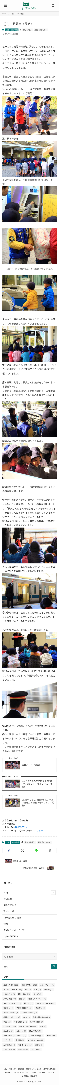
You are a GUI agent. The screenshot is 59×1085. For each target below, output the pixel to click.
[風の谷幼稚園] (29, 5)
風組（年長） (27, 30)
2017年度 (14, 30)
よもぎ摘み (9, 1049)
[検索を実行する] (54, 966)
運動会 (48, 989)
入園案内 (33, 1072)
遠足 (37, 989)
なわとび (21, 1031)
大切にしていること (34, 1068)
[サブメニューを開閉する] (53, 892)
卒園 (7, 1021)
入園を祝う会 (36, 1035)
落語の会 (23, 1049)
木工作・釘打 (25, 1045)
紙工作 (28, 1003)
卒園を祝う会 (20, 1021)
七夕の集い (9, 1026)
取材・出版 (8, 911)
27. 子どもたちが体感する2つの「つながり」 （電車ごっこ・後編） (37, 783)
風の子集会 (9, 998)
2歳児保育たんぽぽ (21, 1072)
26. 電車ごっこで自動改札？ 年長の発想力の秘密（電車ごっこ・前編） (38, 802)
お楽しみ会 (9, 994)
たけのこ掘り (36, 1021)
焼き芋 (39, 1045)
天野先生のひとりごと (14, 930)
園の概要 (42, 1072)
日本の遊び (35, 1031)
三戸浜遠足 (9, 1045)
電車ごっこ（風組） (31, 765)
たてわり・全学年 (12, 989)
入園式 (51, 1035)
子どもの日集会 (24, 1008)
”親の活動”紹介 (10, 936)
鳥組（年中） (29, 985)
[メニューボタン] (5, 5)
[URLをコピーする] (50, 850)
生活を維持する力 (41, 1017)
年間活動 (20, 1068)
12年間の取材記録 (12, 917)
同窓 (43, 1026)
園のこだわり (9, 905)
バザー (7, 1040)
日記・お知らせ (10, 1068)
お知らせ (7, 898)
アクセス (50, 1072)
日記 (7, 30)
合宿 (22, 998)
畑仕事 (20, 1040)
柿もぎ (38, 994)
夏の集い (8, 1031)
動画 (5, 923)
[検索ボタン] (53, 5)
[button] (8, 850)
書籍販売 (33, 1076)
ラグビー (36, 1049)
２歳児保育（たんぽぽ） (14, 1035)
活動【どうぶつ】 (37, 998)
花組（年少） (47, 985)
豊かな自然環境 (49, 1068)
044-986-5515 (20, 827)
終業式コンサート (11, 1017)
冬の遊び (40, 1008)
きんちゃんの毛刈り (45, 1003)
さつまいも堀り (10, 1012)
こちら (40, 830)
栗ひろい (8, 1008)
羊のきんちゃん (36, 1040)
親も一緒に (24, 994)
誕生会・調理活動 (28, 1026)
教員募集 (25, 1076)
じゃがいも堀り (29, 1012)
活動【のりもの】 (41, 30)
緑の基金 (8, 1072)
